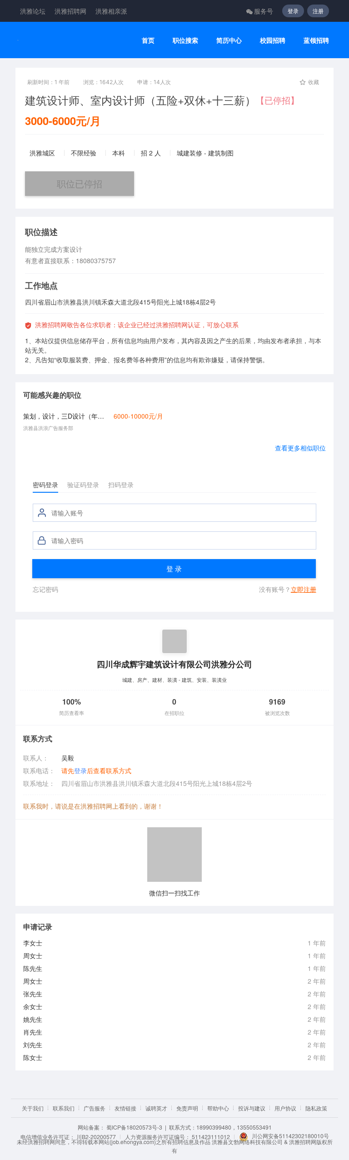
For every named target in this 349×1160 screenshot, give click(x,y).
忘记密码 (45, 589)
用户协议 (285, 1108)
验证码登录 (83, 484)
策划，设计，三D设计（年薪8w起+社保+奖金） (66, 415)
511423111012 (211, 1136)
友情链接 (125, 1108)
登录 (293, 11)
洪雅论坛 (32, 10)
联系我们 (64, 1108)
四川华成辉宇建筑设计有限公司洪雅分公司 (174, 664)
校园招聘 (272, 40)
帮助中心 (218, 1108)
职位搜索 (185, 40)
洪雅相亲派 (111, 10)
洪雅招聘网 (70, 10)
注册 (318, 11)
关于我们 (33, 1108)
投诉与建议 (251, 1108)
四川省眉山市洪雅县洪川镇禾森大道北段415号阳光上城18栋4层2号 (156, 783)
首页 (148, 40)
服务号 (263, 10)
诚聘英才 (156, 1108)
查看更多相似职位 (300, 447)
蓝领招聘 (316, 40)
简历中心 (229, 40)
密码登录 (45, 484)
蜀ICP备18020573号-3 (134, 1127)
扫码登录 (121, 484)
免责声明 (187, 1108)
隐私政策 (316, 1108)
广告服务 (94, 1108)
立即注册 (303, 589)
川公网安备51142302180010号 (290, 1136)
